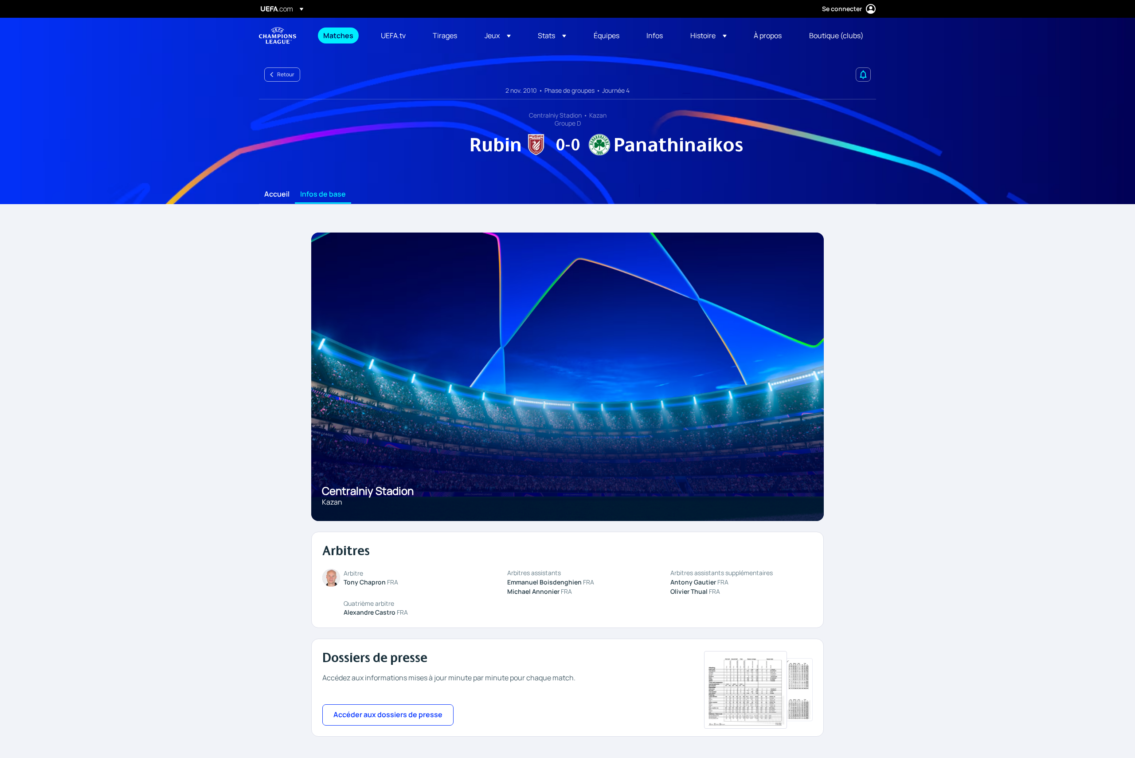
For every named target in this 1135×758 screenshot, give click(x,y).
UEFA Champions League (277, 35)
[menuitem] (340, 35)
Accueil (277, 194)
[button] (498, 35)
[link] (338, 35)
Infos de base (323, 194)
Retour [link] (285, 74)
